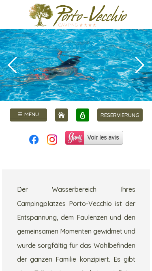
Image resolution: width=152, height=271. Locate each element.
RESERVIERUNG (120, 115)
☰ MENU (28, 114)
